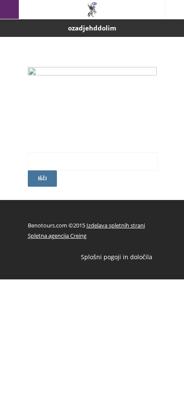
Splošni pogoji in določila (116, 257)
